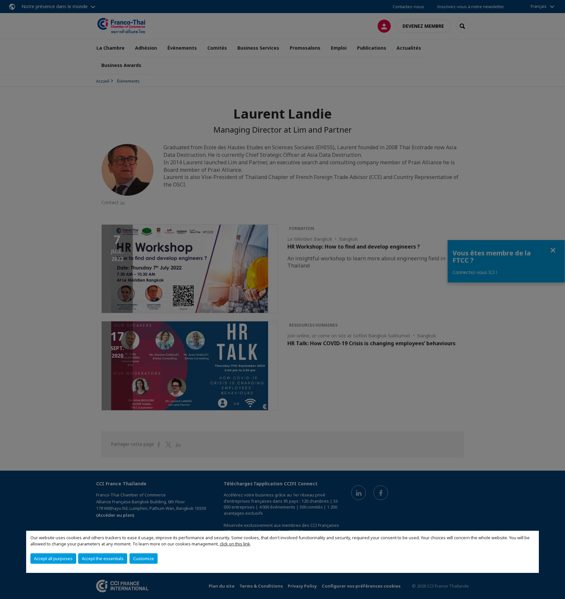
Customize (143, 558)
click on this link (235, 544)
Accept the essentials (103, 558)
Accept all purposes (53, 558)
